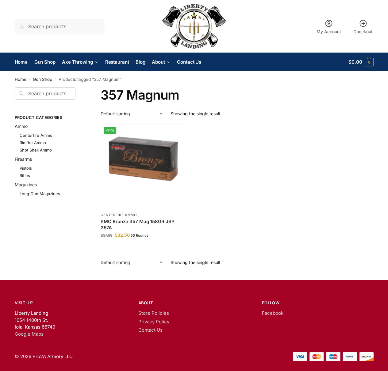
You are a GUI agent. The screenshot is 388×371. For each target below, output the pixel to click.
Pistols (26, 168)
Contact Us (150, 330)
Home (20, 79)
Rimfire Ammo (33, 142)
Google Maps (29, 334)
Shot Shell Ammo (36, 150)
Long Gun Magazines (40, 193)
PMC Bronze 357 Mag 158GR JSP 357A (138, 225)
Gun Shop (42, 79)
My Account (329, 31)
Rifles (25, 175)
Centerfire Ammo (119, 215)
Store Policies (153, 313)
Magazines (26, 184)
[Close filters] (77, 91)
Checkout (363, 31)
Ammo (21, 126)
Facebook (272, 313)
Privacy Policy (153, 322)
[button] (360, 62)
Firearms (23, 159)
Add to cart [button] (143, 248)
